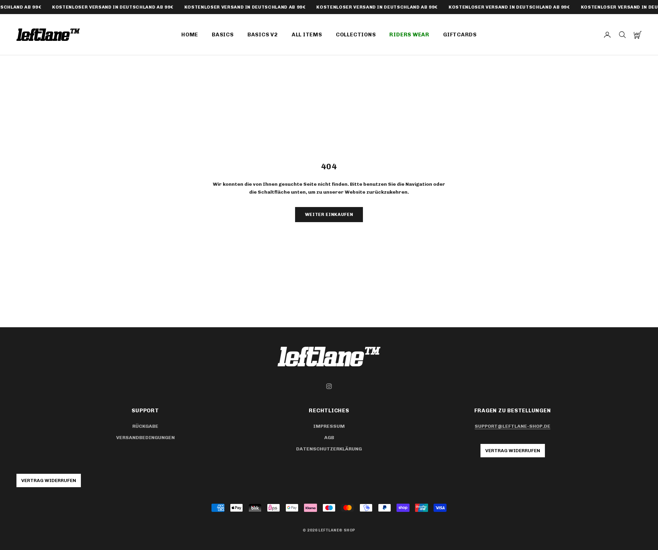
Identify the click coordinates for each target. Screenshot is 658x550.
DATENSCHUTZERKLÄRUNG (329, 449)
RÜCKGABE (145, 426)
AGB (329, 437)
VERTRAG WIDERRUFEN (512, 451)
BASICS (223, 34)
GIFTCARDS (460, 34)
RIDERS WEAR (409, 34)
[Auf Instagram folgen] (329, 386)
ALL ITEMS (307, 34)
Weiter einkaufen (329, 214)
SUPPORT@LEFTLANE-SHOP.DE (512, 426)
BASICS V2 (262, 34)
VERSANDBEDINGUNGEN (145, 437)
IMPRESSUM (329, 426)
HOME (189, 34)
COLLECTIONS (356, 34)
